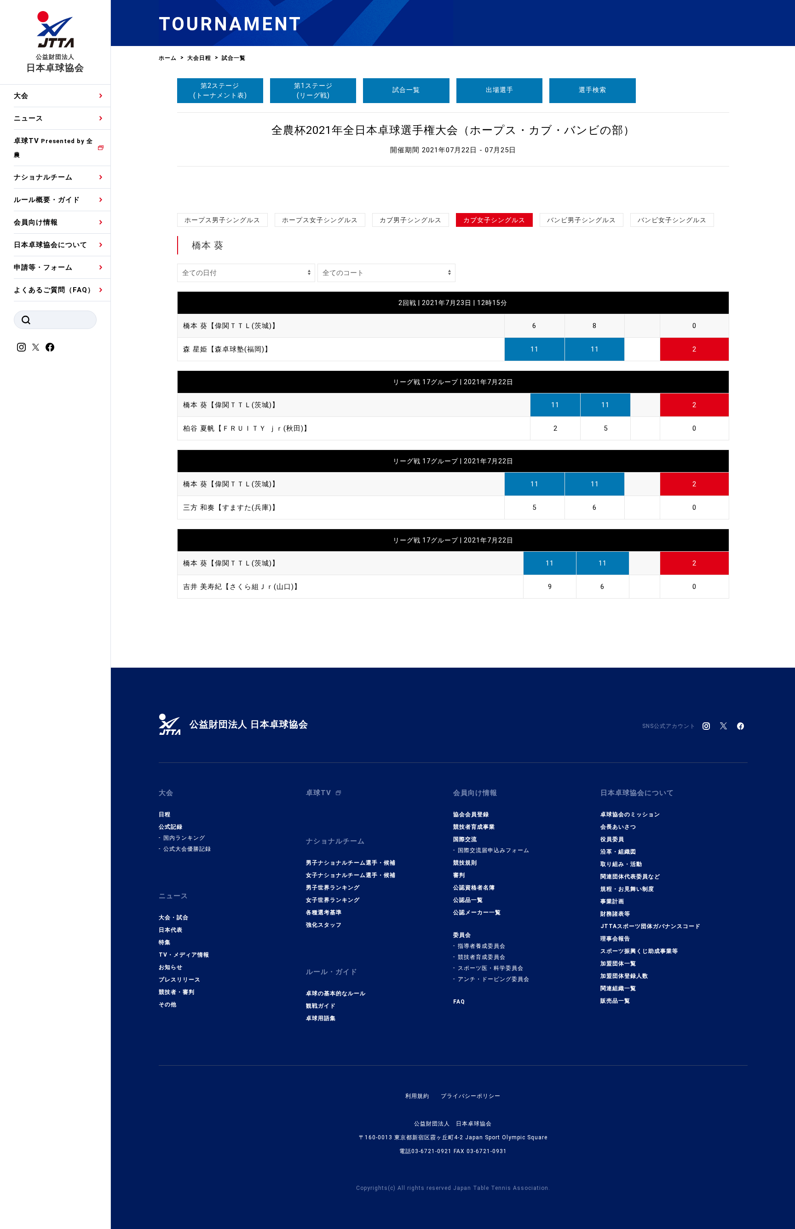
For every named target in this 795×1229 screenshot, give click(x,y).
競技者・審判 (177, 992)
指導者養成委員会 (482, 946)
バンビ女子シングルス (672, 220)
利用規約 (417, 1096)
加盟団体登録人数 (624, 976)
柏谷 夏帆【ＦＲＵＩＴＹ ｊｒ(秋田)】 (247, 428)
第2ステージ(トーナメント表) (220, 90)
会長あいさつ (618, 827)
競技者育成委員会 (482, 957)
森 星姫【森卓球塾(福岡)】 (227, 349)
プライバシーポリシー (471, 1096)
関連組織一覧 (618, 988)
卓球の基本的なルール (336, 993)
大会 (21, 96)
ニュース (28, 118)
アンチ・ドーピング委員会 (494, 979)
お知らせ (171, 967)
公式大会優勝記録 (187, 849)
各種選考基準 (324, 912)
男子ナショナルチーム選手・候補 (351, 863)
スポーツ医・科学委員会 (491, 968)
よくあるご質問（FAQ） (54, 290)
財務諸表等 (615, 914)
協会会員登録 (471, 814)
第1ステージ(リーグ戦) (313, 90)
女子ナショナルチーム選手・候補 (351, 875)
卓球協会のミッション (630, 814)
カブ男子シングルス (411, 220)
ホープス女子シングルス (320, 220)
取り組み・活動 (621, 864)
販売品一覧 (615, 1001)
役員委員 (612, 839)
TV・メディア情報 (184, 955)
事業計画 (612, 901)
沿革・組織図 (618, 851)
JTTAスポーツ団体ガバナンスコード (650, 926)
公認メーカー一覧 (477, 912)
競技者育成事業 (474, 827)
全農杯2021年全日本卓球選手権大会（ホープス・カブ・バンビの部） (453, 130)
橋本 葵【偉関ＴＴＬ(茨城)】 (231, 326)
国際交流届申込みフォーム (494, 850)
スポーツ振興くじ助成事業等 (639, 951)
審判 (459, 875)
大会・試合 (174, 917)
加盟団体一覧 (618, 963)
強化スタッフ (324, 925)
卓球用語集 (321, 1018)
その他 (168, 1004)
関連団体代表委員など (630, 876)
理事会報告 (615, 938)
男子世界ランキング (333, 887)
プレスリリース (180, 979)
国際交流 (465, 839)
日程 (165, 814)
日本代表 (171, 930)
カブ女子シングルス (494, 220)
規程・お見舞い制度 (627, 889)
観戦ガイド (321, 1006)
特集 (165, 942)
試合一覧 (406, 89)
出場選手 (499, 89)
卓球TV (53, 147)
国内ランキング (184, 838)
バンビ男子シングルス (581, 220)
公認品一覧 (468, 900)
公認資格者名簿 (474, 887)
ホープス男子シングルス (222, 220)
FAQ (459, 1001)
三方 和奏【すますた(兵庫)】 (231, 507)
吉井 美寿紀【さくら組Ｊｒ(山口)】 (242, 587)
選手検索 (592, 89)
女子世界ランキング (333, 900)
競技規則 (465, 863)
